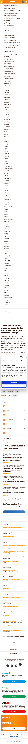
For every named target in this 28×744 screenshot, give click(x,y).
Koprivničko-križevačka (9, 59)
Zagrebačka (6, 85)
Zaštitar (5, 300)
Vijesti (5, 311)
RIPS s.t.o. (13, 611)
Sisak (5, 158)
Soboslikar (6, 277)
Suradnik (6, 285)
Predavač (6, 258)
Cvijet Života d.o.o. (10, 607)
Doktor (5, 214)
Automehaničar (7, 206)
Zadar (5, 190)
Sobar (5, 275)
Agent (5, 201)
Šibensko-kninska (7, 71)
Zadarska (6, 81)
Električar (6, 218)
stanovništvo (10, 391)
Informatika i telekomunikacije (10, 17)
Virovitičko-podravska (8, 78)
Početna (5, 310)
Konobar (5, 231)
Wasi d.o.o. (6, 589)
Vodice (5, 183)
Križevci (5, 114)
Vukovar (5, 187)
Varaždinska (6, 76)
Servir (5, 270)
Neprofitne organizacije (9, 27)
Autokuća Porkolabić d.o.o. (11, 598)
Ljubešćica (6, 119)
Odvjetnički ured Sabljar (9, 575)
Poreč (5, 143)
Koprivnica (6, 111)
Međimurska (6, 64)
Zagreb (5, 192)
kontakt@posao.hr (6, 722)
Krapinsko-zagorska (8, 61)
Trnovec (5, 171)
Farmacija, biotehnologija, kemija (11, 13)
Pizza (5, 253)
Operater (6, 250)
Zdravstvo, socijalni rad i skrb (10, 45)
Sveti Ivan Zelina (7, 166)
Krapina (5, 112)
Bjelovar (5, 92)
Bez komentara (7, 312)
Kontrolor (6, 233)
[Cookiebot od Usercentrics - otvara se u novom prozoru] (17, 357)
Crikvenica (6, 94)
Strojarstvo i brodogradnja (9, 38)
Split (5, 163)
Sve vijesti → (14, 511)
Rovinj (5, 151)
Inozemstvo (6, 86)
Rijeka (5, 149)
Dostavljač (6, 216)
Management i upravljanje (9, 22)
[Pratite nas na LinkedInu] (12, 666)
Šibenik (5, 170)
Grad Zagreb (6, 83)
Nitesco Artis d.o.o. (12, 631)
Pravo (5, 32)
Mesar (5, 241)
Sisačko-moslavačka (8, 73)
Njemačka (6, 129)
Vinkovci (5, 180)
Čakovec (6, 95)
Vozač (5, 299)
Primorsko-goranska (8, 69)
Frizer (5, 224)
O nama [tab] (23, 360)
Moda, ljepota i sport (8, 25)
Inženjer (5, 228)
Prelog (5, 146)
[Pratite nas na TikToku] (20, 665)
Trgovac (5, 293)
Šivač (5, 287)
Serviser (5, 272)
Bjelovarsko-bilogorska (8, 51)
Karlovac (6, 107)
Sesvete (5, 156)
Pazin (5, 138)
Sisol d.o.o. (5, 541)
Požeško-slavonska (8, 68)
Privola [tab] (5, 360)
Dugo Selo (6, 100)
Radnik (5, 263)
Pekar (5, 251)
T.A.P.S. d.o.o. (11, 562)
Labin (5, 117)
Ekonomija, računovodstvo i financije (11, 10)
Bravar (5, 209)
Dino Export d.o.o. (8, 532)
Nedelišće (6, 127)
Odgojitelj (6, 248)
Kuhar (5, 236)
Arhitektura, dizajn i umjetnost (10, 6)
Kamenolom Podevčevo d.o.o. (14, 552)
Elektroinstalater (7, 219)
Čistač (5, 211)
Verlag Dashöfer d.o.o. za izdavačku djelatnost (12, 621)
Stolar (5, 282)
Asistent (5, 204)
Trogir (5, 173)
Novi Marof (6, 133)
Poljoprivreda (6, 30)
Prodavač (6, 260)
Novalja (5, 131)
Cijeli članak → (6, 450)
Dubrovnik (6, 97)
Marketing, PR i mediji (8, 23)
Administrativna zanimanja (9, 5)
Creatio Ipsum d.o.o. (9, 566)
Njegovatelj (6, 246)
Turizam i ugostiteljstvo (9, 40)
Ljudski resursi (7, 20)
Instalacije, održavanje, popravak (11, 18)
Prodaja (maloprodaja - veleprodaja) (11, 33)
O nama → (14, 728)
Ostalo (5, 28)
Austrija (5, 90)
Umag (5, 175)
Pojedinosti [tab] (14, 360)
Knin (5, 109)
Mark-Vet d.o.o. (9, 537)
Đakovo (5, 102)
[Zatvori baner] (26, 357)
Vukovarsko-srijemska (8, 80)
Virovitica (6, 181)
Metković (6, 124)
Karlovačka (6, 58)
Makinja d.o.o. (9, 593)
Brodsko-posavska (8, 53)
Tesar (5, 292)
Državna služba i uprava (9, 8)
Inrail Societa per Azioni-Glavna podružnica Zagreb (13, 635)
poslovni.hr (15, 395)
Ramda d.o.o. (6, 626)
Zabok (5, 188)
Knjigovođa (6, 229)
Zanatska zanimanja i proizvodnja (11, 42)
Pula (5, 148)
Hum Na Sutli (6, 104)
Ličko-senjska (7, 63)
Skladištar (6, 273)
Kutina (5, 116)
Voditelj (5, 295)
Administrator (7, 199)
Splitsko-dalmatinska (8, 75)
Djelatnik (5, 212)
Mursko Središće (7, 126)
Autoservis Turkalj (12, 580)
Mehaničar (6, 239)
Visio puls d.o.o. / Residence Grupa (10, 616)
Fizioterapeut (6, 223)
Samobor (6, 154)
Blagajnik (6, 207)
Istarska (5, 56)
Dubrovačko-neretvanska (9, 54)
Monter (5, 243)
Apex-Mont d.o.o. (13, 557)
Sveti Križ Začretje (8, 168)
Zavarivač (6, 302)
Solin (5, 161)
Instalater (6, 226)
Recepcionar (6, 265)
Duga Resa (6, 99)
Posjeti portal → (14, 681)
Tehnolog (6, 290)
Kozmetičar (6, 234)
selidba (17, 391)
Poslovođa (6, 256)
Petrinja (5, 141)
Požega (5, 144)
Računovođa (6, 261)
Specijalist (6, 278)
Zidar (5, 304)
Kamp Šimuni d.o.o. (7, 602)
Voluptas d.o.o (6, 523)
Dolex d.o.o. (12, 528)
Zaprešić (6, 193)
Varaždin (6, 176)
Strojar (5, 283)
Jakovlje (5, 105)
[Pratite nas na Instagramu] (16, 666)
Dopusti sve (14, 382)
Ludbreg (6, 121)
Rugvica (5, 153)
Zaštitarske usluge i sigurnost (10, 44)
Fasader (5, 221)
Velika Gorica (6, 178)
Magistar (6, 238)
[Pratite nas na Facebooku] (8, 666)
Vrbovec (6, 185)
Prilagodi (13, 385)
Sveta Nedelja (7, 165)
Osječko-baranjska (8, 66)
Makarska (6, 122)
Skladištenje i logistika (8, 37)
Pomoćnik (6, 255)
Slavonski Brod (7, 160)
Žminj (5, 195)
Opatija (5, 134)
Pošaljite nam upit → (14, 736)
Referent (5, 266)
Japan (3, 391)
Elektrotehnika (7, 11)
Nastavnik (6, 245)
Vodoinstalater (7, 297)
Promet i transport (8, 35)
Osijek (5, 136)
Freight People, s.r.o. (14, 547)
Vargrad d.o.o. (14, 584)
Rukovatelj (6, 268)
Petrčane (6, 139)
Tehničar (5, 288)
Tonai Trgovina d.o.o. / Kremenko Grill (10, 571)
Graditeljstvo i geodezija (9, 15)
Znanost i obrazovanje (8, 47)
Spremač (6, 280)
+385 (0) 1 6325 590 (6, 723)
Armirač (5, 202)
